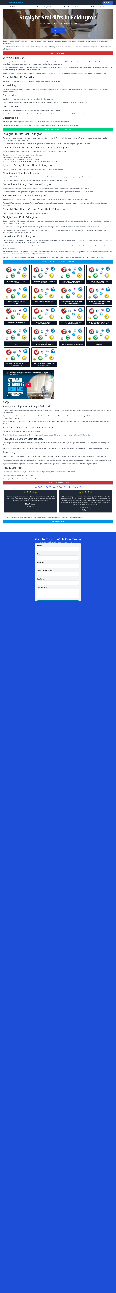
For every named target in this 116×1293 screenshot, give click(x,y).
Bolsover (38, 479)
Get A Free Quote (58, 521)
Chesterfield (30, 479)
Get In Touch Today (58, 53)
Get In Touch (108, 3)
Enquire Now (58, 527)
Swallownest (13, 479)
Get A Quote (58, 31)
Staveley (5, 479)
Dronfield (21, 479)
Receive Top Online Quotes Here (58, 482)
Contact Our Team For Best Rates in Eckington (58, 262)
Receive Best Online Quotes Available (58, 129)
